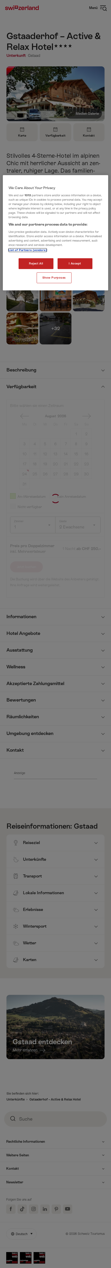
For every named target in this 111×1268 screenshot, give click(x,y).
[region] (55, 232)
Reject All (36, 263)
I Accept (75, 263)
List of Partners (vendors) (28, 250)
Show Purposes (54, 277)
